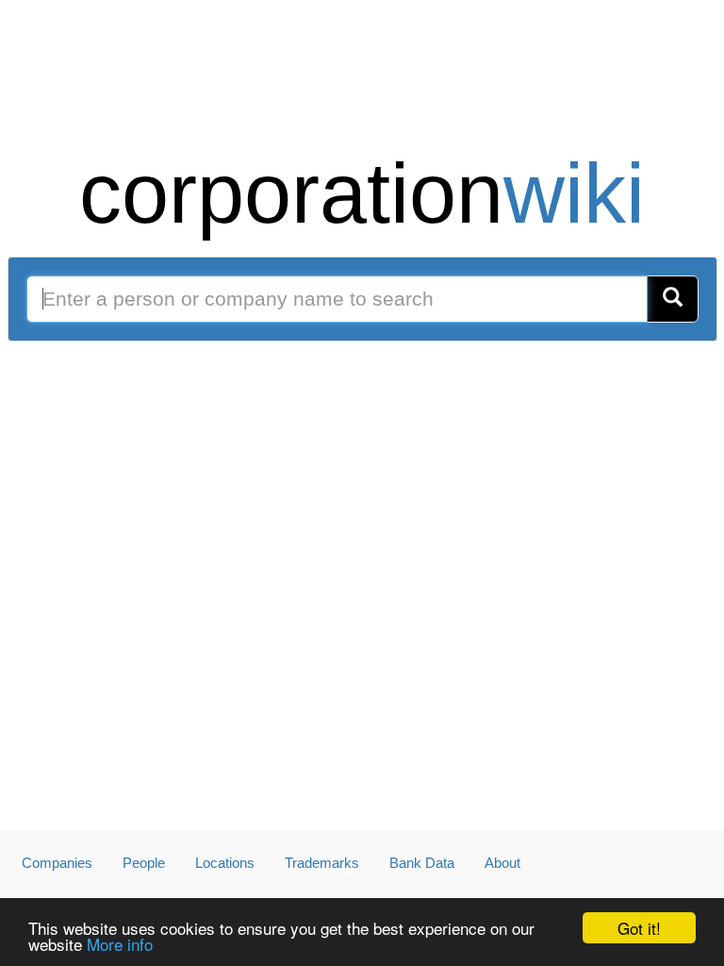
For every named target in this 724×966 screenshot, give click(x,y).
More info (120, 944)
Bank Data (421, 863)
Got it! (639, 928)
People (144, 863)
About (502, 863)
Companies (57, 863)
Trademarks (322, 863)
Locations (225, 863)
